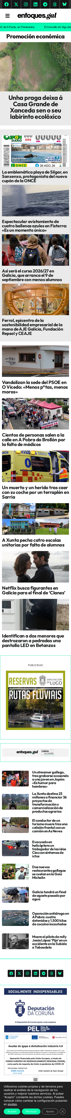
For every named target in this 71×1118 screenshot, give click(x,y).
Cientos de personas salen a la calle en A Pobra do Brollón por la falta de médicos (33, 439)
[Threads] (54, 4)
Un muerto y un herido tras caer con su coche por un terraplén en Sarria (35, 492)
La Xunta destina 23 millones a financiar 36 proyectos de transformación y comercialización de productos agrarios (49, 802)
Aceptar (12, 1111)
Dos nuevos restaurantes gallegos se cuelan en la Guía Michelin (49, 872)
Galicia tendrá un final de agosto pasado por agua (49, 895)
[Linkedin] (35, 4)
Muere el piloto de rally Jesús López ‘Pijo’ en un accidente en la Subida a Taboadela (49, 942)
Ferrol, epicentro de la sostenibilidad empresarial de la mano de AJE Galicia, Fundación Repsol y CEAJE (32, 327)
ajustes (12, 1104)
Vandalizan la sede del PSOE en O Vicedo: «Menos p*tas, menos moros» (35, 387)
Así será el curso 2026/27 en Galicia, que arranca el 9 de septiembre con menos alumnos (32, 275)
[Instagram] (25, 4)
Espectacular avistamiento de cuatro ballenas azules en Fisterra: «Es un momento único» (34, 226)
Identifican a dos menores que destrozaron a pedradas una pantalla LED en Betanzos (33, 640)
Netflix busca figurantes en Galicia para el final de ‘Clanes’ (33, 590)
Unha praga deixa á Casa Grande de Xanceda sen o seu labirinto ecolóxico (35, 107)
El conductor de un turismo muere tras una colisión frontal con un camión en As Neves (49, 825)
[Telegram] (45, 4)
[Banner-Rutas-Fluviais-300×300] (35, 729)
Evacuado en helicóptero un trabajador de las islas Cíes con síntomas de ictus (49, 849)
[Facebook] (6, 4)
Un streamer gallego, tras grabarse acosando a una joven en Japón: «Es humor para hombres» (50, 779)
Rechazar (31, 1111)
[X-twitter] (16, 4)
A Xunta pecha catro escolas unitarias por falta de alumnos (33, 542)
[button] (35, 1079)
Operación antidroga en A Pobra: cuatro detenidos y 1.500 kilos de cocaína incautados (50, 918)
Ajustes (50, 1111)
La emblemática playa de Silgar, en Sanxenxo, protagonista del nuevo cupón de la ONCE (35, 176)
